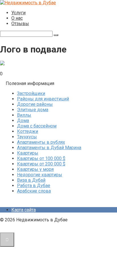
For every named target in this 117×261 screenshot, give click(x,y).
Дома (23, 120)
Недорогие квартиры (39, 174)
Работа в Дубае (33, 185)
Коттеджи (27, 131)
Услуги (18, 12)
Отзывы (20, 23)
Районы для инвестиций (43, 99)
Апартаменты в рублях (41, 142)
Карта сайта (23, 210)
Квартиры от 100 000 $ (41, 158)
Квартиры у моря (35, 169)
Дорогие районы (35, 104)
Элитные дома (32, 109)
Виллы (24, 115)
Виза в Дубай (31, 180)
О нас (17, 18)
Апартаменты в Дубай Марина (49, 147)
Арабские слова (34, 191)
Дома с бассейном (37, 126)
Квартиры (27, 153)
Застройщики (31, 93)
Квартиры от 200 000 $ (41, 164)
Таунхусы (27, 136)
